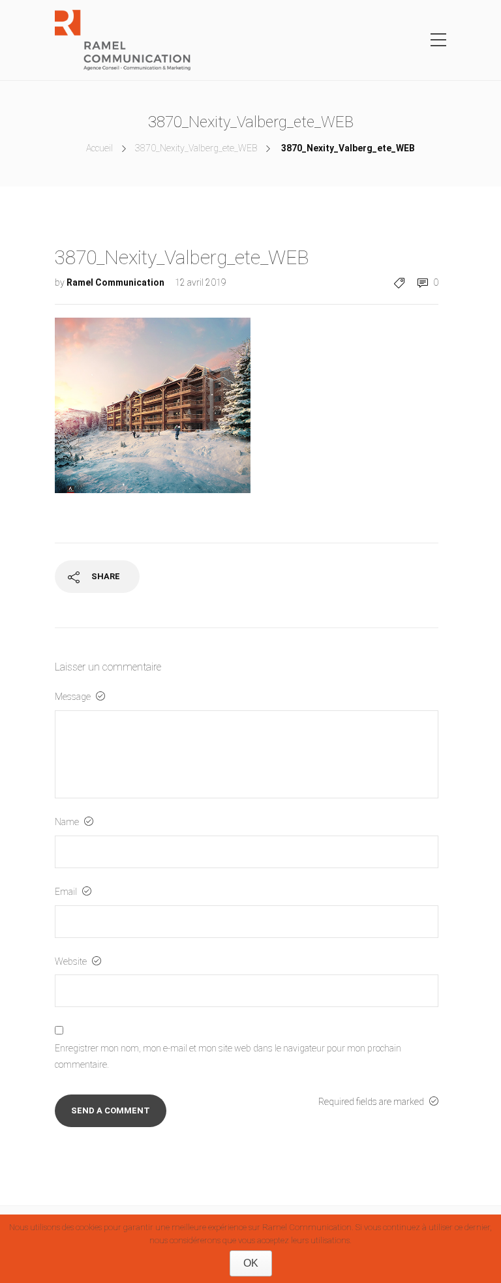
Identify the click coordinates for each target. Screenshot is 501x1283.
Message (74, 696)
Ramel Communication (116, 282)
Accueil (99, 148)
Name (68, 822)
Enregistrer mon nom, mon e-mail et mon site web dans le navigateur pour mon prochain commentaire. (228, 1056)
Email (67, 891)
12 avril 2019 (200, 282)
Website (72, 961)
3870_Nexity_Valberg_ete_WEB (196, 148)
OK (250, 1263)
